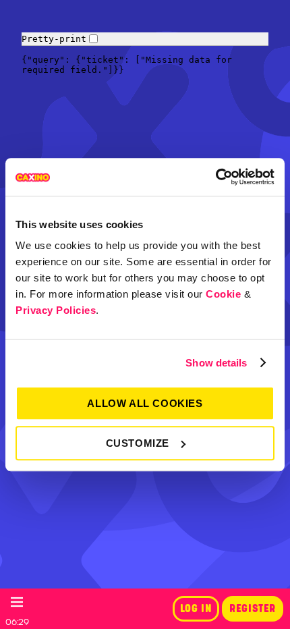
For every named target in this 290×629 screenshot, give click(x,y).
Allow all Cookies (144, 403)
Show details (216, 362)
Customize (137, 443)
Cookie (223, 294)
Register (252, 609)
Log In (196, 609)
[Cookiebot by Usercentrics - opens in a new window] (215, 177)
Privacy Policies (56, 310)
